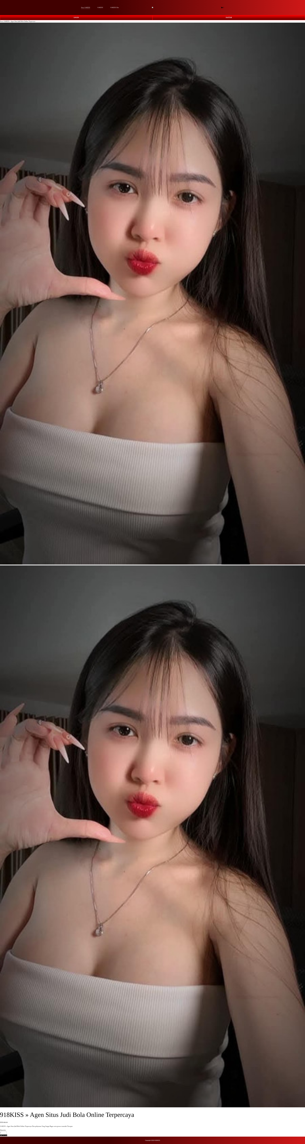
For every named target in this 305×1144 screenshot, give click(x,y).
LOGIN (76, 17)
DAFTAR (229, 17)
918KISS (3, 1126)
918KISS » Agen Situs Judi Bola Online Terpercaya (19, 21)
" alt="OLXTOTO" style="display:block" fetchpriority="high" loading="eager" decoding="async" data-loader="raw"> (152, 7)
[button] (3, 1135)
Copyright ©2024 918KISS (152, 1140)
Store (1, 21)
